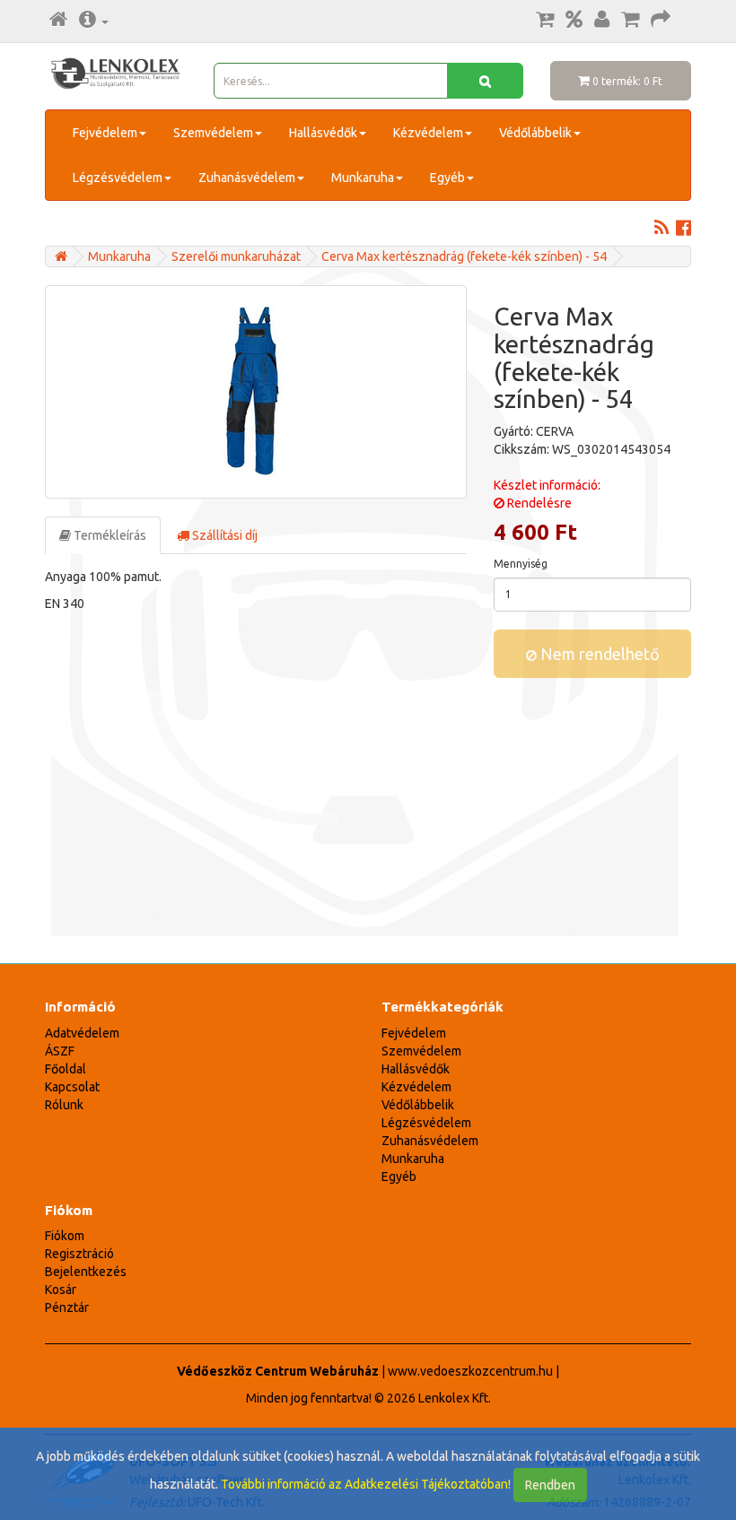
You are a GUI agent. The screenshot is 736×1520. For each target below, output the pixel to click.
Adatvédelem (82, 1033)
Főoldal (65, 1069)
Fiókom (64, 1236)
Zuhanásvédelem (246, 177)
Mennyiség (521, 563)
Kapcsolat (72, 1087)
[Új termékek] (545, 21)
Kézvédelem (428, 133)
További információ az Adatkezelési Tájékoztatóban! (366, 1484)
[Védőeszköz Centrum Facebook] (683, 229)
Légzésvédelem (117, 177)
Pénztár (67, 1307)
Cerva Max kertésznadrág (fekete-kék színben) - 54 (464, 256)
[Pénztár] (660, 21)
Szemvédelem (213, 133)
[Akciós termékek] (574, 21)
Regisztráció (79, 1253)
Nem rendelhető (598, 654)
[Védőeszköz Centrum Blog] (661, 229)
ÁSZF (59, 1051)
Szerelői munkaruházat (236, 256)
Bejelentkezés (86, 1271)
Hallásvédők (323, 133)
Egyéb (447, 177)
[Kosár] (630, 21)
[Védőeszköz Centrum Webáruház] (61, 256)
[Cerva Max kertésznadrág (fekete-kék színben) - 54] (256, 392)
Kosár (60, 1289)
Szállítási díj (223, 535)
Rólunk (64, 1105)
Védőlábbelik (535, 133)
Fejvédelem (105, 133)
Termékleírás (108, 535)
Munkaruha (362, 177)
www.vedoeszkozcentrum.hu (470, 1371)
